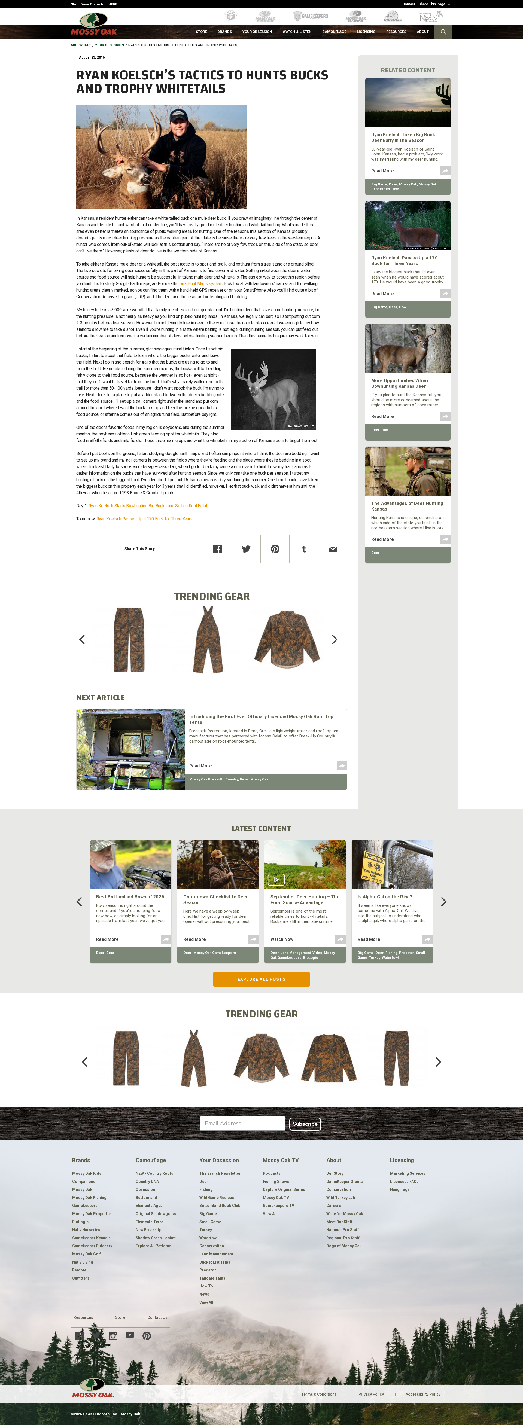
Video (317, 953)
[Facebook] (217, 549)
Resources (83, 1317)
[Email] (332, 549)
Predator (406, 953)
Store (120, 1317)
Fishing (391, 953)
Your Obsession (109, 45)
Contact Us (157, 1317)
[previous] (86, 640)
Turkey (374, 958)
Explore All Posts (261, 979)
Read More (200, 765)
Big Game (379, 184)
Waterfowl (390, 958)
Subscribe (305, 1124)
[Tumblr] (304, 549)
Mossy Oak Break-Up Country (213, 779)
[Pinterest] (275, 549)
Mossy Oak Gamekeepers (214, 953)
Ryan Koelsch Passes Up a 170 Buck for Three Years (144, 518)
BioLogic (310, 958)
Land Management (296, 953)
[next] (330, 640)
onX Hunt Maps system (201, 283)
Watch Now (281, 939)
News (244, 779)
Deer (393, 184)
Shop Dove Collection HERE (94, 4)
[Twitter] (246, 549)
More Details (129, 646)
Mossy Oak (81, 45)
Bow (395, 189)
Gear (110, 953)
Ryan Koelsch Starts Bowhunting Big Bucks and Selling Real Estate (150, 505)
